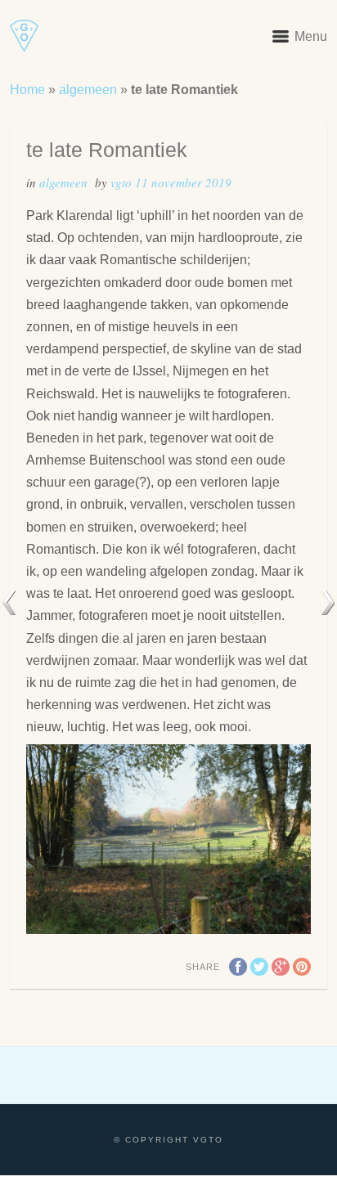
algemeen (88, 90)
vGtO (122, 182)
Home (27, 90)
